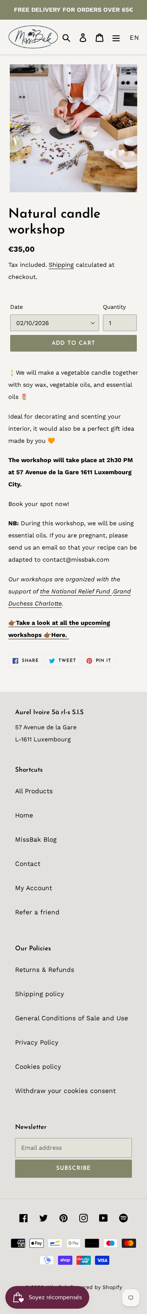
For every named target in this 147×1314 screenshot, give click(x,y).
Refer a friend (37, 912)
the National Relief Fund (76, 591)
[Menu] (116, 36)
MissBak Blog (36, 839)
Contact (27, 863)
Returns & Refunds (44, 969)
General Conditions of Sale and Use (71, 1018)
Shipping (61, 264)
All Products (34, 791)
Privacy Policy (36, 1042)
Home (24, 815)
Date (16, 307)
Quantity (114, 307)
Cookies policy (38, 1066)
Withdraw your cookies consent (65, 1090)
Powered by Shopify (96, 1287)
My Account (33, 888)
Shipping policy (39, 994)
